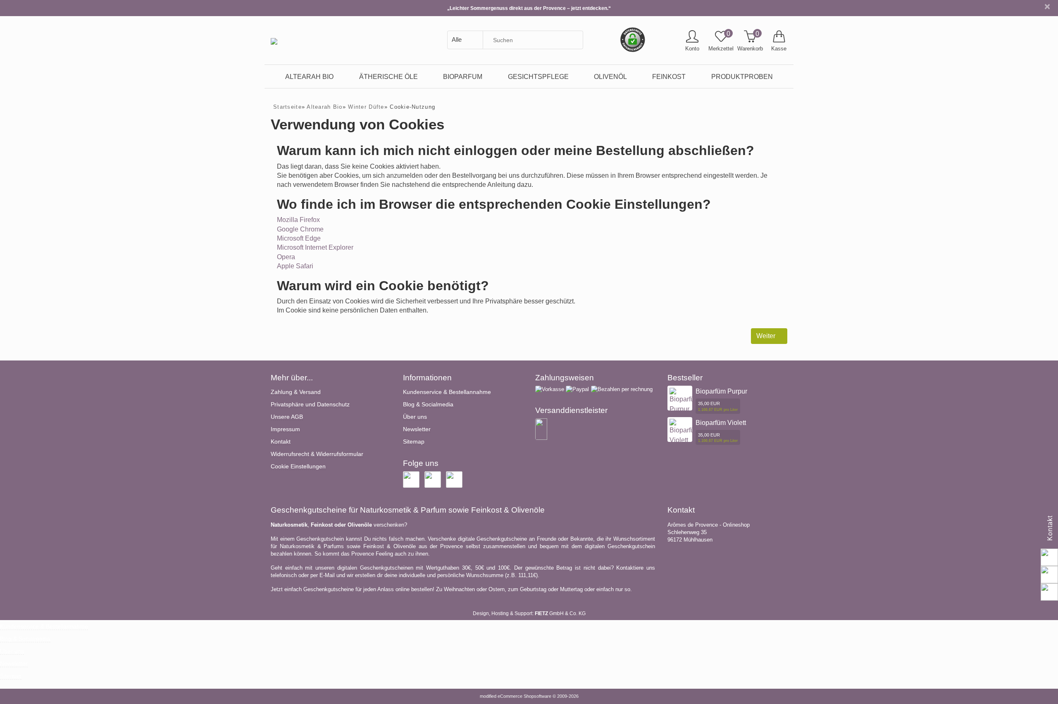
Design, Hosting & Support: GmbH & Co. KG (529, 613)
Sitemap (413, 441)
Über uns (415, 416)
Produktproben (742, 76)
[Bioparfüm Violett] (684, 431)
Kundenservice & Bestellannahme (447, 392)
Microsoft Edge (299, 238)
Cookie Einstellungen (298, 466)
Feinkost (669, 76)
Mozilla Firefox (298, 219)
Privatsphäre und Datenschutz (310, 404)
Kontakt (281, 441)
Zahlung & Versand (296, 392)
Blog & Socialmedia (428, 404)
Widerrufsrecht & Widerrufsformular (317, 454)
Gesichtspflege (538, 76)
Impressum (285, 429)
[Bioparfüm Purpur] (684, 400)
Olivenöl (610, 76)
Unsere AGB (287, 416)
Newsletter (417, 429)
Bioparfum (462, 76)
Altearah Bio (309, 76)
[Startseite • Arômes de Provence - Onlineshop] (274, 35)
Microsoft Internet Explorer (315, 247)
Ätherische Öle (388, 76)
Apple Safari (295, 266)
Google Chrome (300, 229)
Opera (286, 256)
